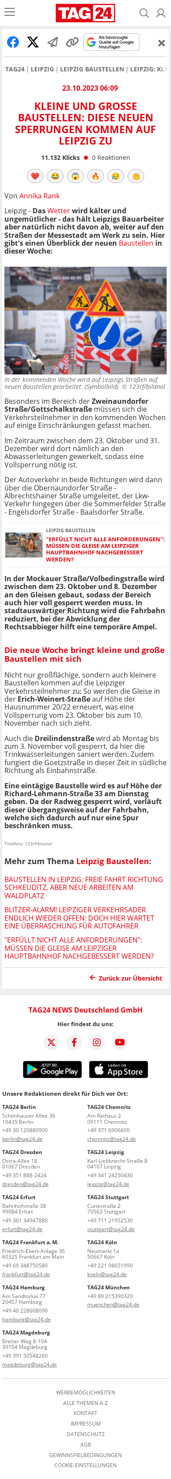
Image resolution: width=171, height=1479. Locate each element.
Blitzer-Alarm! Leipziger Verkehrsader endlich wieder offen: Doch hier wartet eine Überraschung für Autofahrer (79, 918)
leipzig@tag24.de (108, 1184)
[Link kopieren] (72, 42)
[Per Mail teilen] (52, 42)
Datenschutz (86, 1434)
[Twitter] (51, 1042)
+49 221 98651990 (110, 1265)
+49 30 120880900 (25, 1130)
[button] (161, 13)
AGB (85, 1445)
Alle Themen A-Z (85, 1403)
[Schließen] (162, 43)
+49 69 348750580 (25, 1265)
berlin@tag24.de (22, 1139)
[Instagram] (97, 1042)
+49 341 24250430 (110, 1175)
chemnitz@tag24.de (111, 1139)
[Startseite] (85, 13)
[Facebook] (74, 1042)
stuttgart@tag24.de (111, 1229)
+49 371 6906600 (108, 1130)
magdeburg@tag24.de (29, 1364)
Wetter (58, 210)
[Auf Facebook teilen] (13, 42)
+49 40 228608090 (25, 1310)
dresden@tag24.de (25, 1184)
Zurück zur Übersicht (130, 978)
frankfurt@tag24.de (26, 1274)
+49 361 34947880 (25, 1220)
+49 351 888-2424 (24, 1175)
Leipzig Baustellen (92, 69)
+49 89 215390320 (110, 1296)
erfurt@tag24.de (22, 1229)
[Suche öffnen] (144, 13)
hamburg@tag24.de (26, 1319)
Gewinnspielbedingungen (85, 1455)
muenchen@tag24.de (113, 1304)
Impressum (86, 1424)
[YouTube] (120, 1042)
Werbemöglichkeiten (85, 1393)
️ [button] (35, 176)
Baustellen (136, 243)
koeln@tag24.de (107, 1274)
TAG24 (15, 69)
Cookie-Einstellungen (85, 1465)
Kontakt (85, 1413)
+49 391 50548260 (25, 1355)
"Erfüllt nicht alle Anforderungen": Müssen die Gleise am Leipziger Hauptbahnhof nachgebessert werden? (105, 549)
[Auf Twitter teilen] (33, 42)
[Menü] (9, 13)
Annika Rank (39, 196)
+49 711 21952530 (110, 1220)
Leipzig (42, 69)
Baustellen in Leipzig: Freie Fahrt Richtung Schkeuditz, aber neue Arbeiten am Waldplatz (83, 887)
